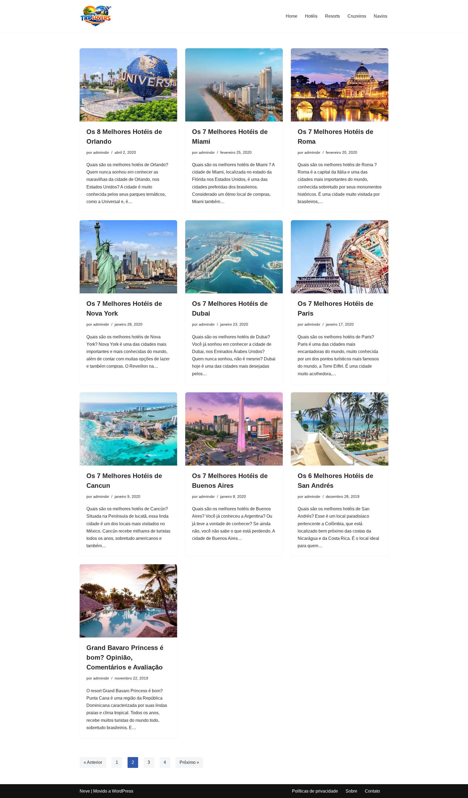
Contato (372, 791)
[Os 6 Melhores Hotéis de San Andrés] (339, 429)
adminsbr (101, 152)
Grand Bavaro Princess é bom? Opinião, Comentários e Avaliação (124, 657)
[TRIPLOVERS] (96, 16)
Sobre (351, 791)
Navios (380, 16)
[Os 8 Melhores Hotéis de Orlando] (128, 84)
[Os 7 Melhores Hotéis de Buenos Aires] (234, 429)
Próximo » (189, 762)
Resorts (332, 16)
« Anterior (93, 762)
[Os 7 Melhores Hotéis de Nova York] (128, 256)
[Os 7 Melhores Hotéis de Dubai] (234, 256)
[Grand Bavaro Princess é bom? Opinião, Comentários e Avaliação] (128, 600)
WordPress (122, 791)
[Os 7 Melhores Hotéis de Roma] (339, 84)
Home (291, 16)
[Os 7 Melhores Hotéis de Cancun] (128, 429)
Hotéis (311, 16)
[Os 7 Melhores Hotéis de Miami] (234, 84)
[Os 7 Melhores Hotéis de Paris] (339, 256)
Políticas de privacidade (315, 791)
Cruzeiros (356, 16)
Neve (85, 791)
